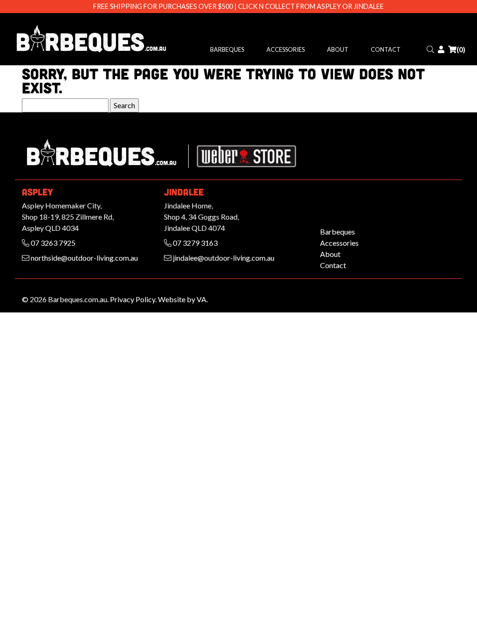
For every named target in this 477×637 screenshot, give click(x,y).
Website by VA (182, 299)
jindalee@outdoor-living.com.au (222, 257)
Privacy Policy (132, 299)
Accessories (285, 49)
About (337, 49)
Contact (386, 49)
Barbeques (227, 49)
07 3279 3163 (194, 242)
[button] (430, 49)
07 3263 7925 (52, 242)
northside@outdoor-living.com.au (83, 257)
